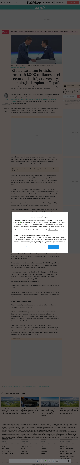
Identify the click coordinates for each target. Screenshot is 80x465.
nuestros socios (36, 220)
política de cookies (53, 230)
